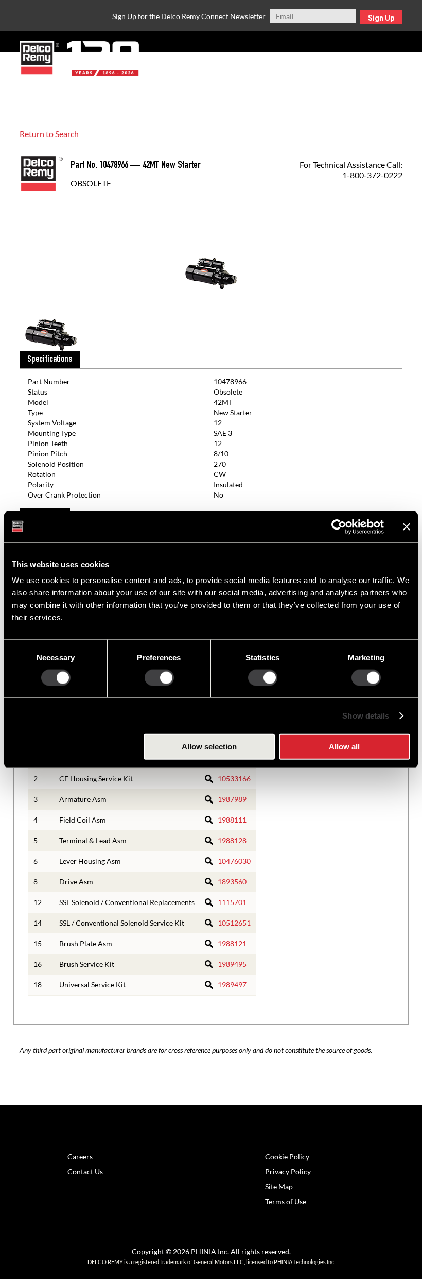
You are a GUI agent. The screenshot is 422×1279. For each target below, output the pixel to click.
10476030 (234, 861)
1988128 (232, 840)
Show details (365, 715)
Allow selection (209, 746)
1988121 (232, 943)
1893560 (232, 881)
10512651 (234, 922)
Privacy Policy (288, 1171)
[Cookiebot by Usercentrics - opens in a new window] (339, 526)
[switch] (159, 677)
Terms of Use (285, 1201)
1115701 (232, 902)
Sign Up (381, 18)
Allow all (344, 746)
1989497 (232, 984)
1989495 (232, 964)
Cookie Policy (287, 1156)
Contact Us (85, 1171)
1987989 (232, 799)
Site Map (279, 1186)
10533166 (234, 778)
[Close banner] (406, 526)
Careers (80, 1156)
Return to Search (49, 134)
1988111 (232, 819)
